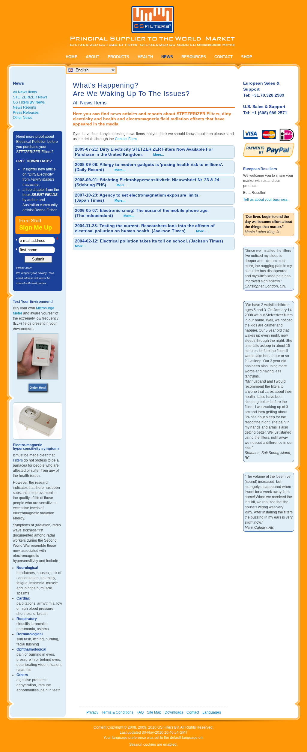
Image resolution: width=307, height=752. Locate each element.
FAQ (140, 712)
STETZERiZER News (30, 97)
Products (118, 57)
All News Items (25, 92)
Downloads (174, 712)
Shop (246, 57)
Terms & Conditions (117, 712)
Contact (223, 57)
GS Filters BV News (29, 102)
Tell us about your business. (265, 199)
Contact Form (126, 139)
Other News (22, 118)
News (167, 57)
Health (145, 57)
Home (71, 57)
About (92, 57)
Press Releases (26, 112)
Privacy (92, 712)
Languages (211, 712)
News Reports (24, 107)
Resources (193, 57)
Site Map (154, 712)
